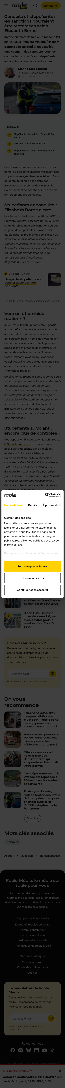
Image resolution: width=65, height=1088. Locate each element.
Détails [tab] (32, 504)
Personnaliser (30, 578)
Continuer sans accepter (32, 589)
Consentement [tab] (13, 504)
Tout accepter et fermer (32, 566)
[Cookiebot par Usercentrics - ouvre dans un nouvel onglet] (46, 495)
